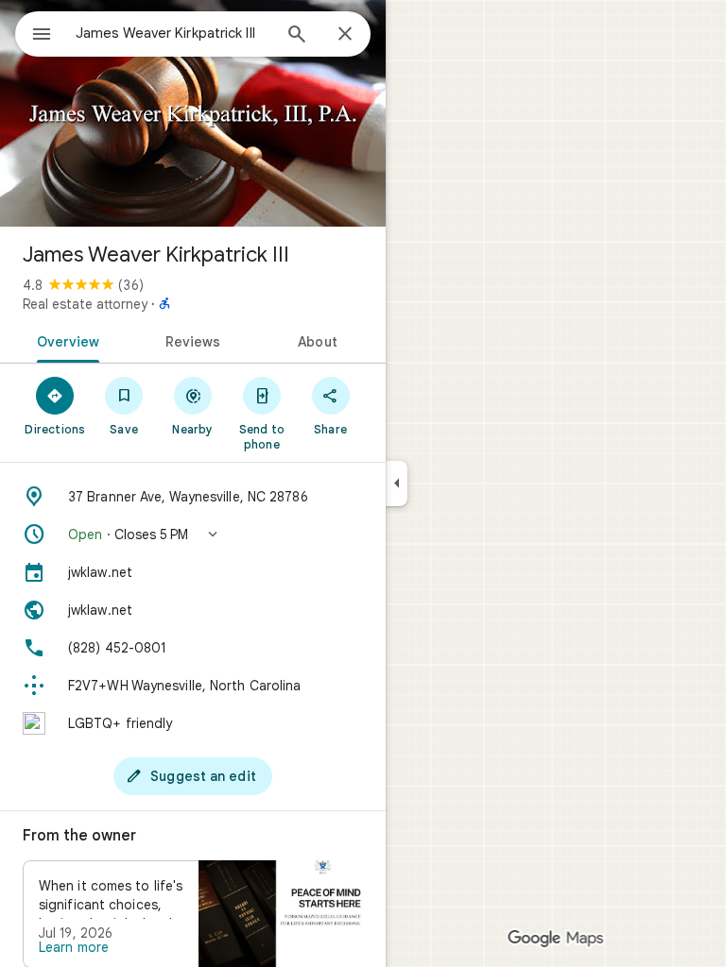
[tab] (65, 340)
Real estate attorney (85, 304)
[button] (193, 534)
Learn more (74, 947)
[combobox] (173, 33)
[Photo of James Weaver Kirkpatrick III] (193, 113)
